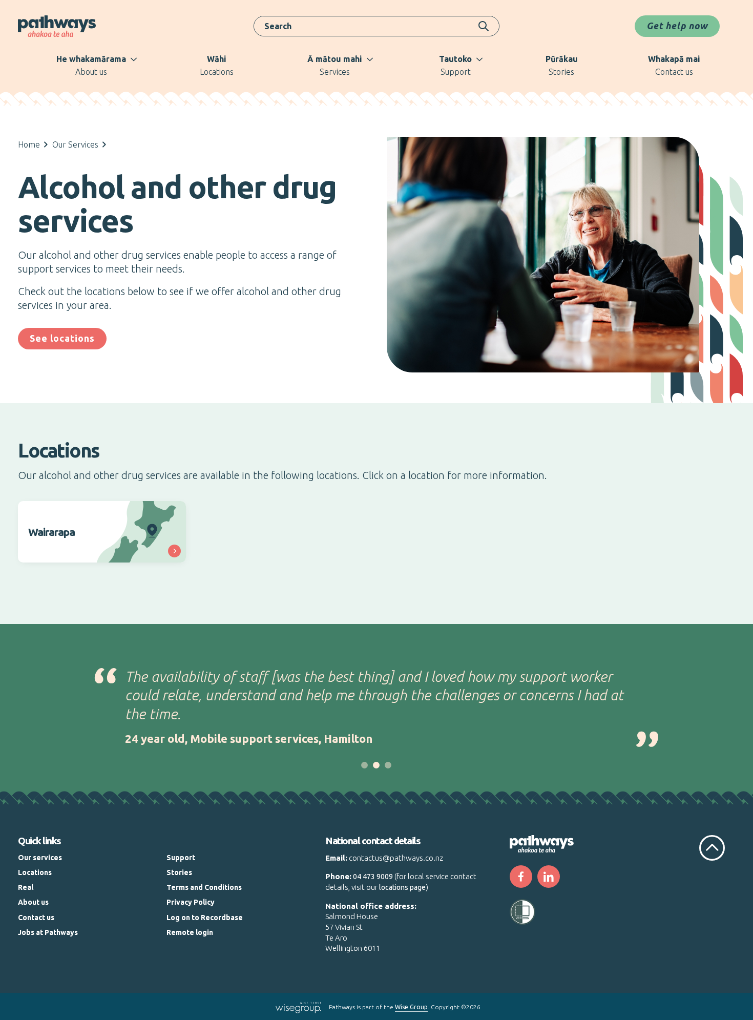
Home (29, 144)
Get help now (677, 25)
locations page (402, 887)
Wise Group (411, 1007)
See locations (62, 338)
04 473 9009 (373, 876)
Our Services (75, 144)
